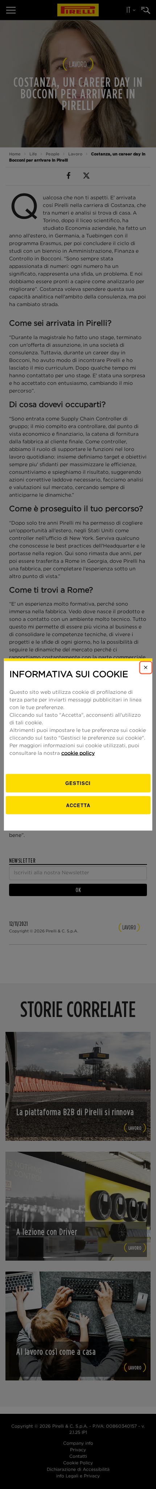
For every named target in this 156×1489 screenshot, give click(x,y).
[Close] (145, 667)
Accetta (78, 804)
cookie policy (78, 753)
